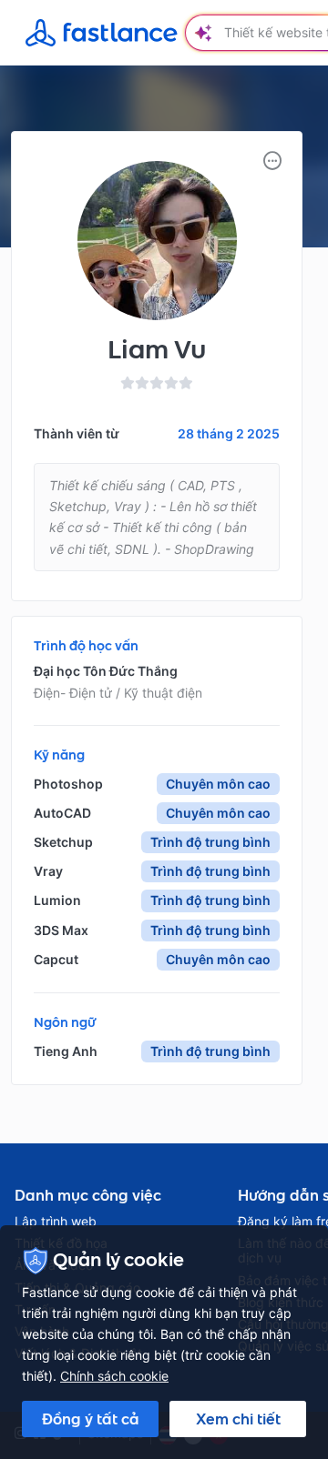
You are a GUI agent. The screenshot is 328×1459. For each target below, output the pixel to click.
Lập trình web (56, 1221)
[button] (272, 161)
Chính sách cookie (114, 1376)
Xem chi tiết (238, 1419)
